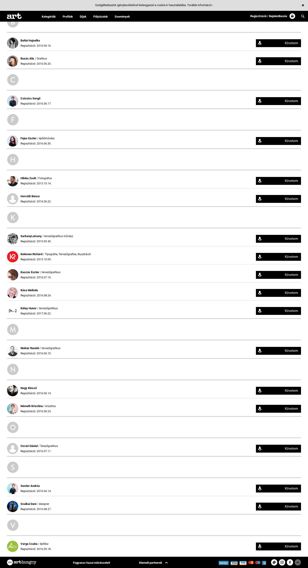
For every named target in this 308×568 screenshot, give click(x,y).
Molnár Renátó (30, 348)
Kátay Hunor (29, 308)
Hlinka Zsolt (29, 178)
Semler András (30, 486)
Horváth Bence (30, 196)
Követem (291, 43)
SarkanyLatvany (31, 236)
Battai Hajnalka (30, 40)
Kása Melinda (29, 290)
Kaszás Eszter (30, 272)
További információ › (200, 5)
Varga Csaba (29, 543)
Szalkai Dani (29, 504)
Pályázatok (100, 16)
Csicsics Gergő (30, 98)
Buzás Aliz (28, 58)
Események (122, 16)
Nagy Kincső (29, 388)
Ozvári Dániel (29, 446)
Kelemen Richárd (32, 254)
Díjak (83, 16)
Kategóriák (49, 16)
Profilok (68, 16)
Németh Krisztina (32, 406)
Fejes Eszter (29, 138)
